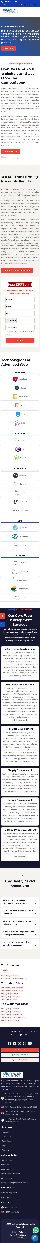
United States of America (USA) (14, 978)
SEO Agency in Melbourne (11, 1014)
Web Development (9, 1193)
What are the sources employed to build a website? (19, 923)
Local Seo (5, 1165)
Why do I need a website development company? (19, 902)
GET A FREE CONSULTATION (17, 270)
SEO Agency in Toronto (10, 1020)
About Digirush (21, 1060)
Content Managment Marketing (14, 1182)
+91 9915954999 (11, 1207)
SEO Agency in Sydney (10, 1011)
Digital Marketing (9, 1155)
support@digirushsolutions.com (26, 5)
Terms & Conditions (18, 1235)
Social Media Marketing (10, 1173)
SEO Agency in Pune (9, 999)
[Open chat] (34, 1237)
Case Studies (7, 1141)
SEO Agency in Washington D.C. (14, 1017)
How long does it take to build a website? (19, 912)
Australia (4, 973)
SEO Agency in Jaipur (9, 993)
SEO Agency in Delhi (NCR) (12, 991)
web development (20, 228)
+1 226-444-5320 (12, 1212)
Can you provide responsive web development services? (19, 933)
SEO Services (6, 1160)
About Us (5, 1132)
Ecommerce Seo (8, 1169)
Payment (5, 1150)
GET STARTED (10, 152)
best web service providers (15, 263)
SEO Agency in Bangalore (11, 996)
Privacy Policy (18, 1232)
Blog (3, 1145)
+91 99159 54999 (5, 3)
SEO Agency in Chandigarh (12, 988)
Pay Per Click (6, 1178)
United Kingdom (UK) (9, 976)
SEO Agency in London (10, 1008)
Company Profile (21, 1055)
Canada (4, 970)
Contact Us (20, 1049)
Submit (20, 340)
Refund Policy (20, 1238)
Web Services (7, 1188)
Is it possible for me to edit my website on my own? (19, 944)
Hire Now (8, 48)
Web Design (6, 1197)
